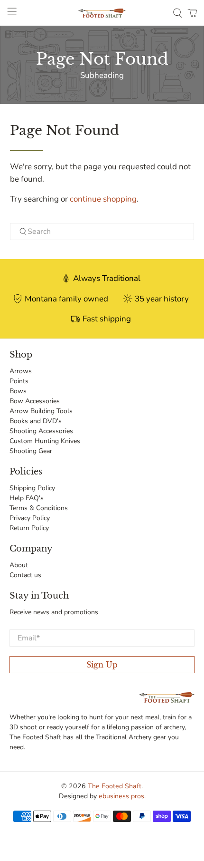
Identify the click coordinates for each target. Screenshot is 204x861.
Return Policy (29, 527)
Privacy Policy (29, 517)
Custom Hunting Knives (44, 440)
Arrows (20, 371)
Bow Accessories (34, 401)
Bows (18, 391)
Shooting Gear (30, 450)
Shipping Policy (32, 488)
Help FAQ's (26, 498)
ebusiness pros (121, 796)
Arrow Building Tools (41, 411)
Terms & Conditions (38, 508)
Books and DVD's (35, 421)
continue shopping (103, 198)
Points (18, 381)
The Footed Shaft (114, 786)
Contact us (25, 575)
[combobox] (102, 231)
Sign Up (102, 664)
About (18, 565)
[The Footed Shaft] (102, 13)
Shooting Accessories (41, 430)
